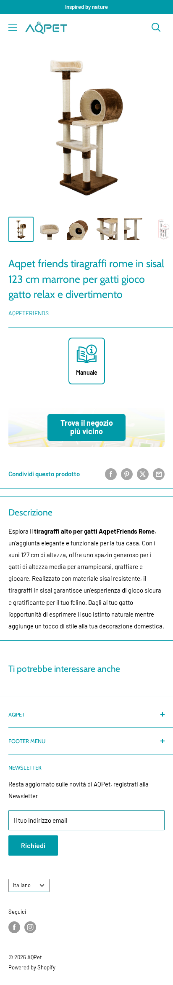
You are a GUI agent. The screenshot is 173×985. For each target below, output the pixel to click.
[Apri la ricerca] (156, 27)
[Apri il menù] (12, 27)
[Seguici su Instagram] (30, 927)
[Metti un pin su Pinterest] (127, 473)
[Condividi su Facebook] (111, 473)
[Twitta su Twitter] (143, 473)
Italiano (22, 885)
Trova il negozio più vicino (86, 427)
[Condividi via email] (159, 473)
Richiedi (33, 845)
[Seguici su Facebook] (14, 927)
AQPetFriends (28, 313)
